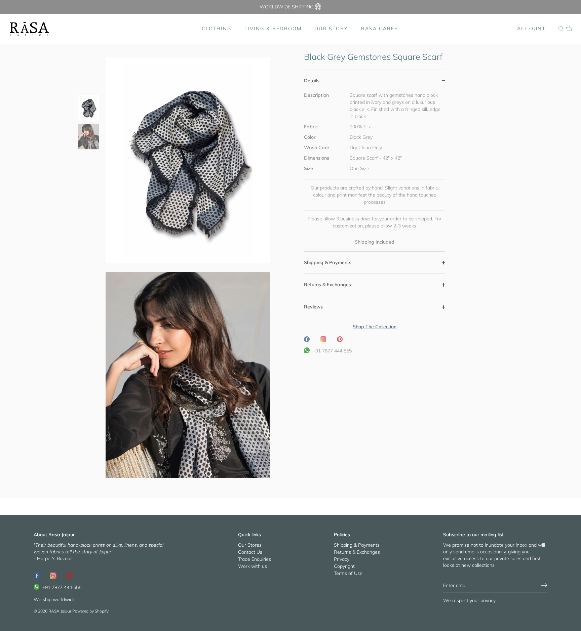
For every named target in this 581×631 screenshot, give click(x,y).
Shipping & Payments (357, 545)
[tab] (374, 172)
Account (531, 29)
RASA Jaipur (59, 611)
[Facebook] (37, 575)
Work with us (252, 566)
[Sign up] (544, 585)
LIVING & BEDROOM (273, 29)
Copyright (344, 566)
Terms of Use (348, 573)
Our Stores (250, 545)
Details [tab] (311, 81)
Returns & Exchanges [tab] (327, 285)
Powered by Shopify (90, 611)
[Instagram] (53, 575)
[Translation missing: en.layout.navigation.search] (561, 29)
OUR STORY (331, 29)
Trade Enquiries (254, 559)
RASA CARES (379, 29)
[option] (89, 108)
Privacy (341, 559)
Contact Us (250, 552)
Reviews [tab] (313, 307)
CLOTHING (216, 29)
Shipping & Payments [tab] (327, 262)
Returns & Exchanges (357, 552)
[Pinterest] (69, 575)
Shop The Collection (374, 327)
